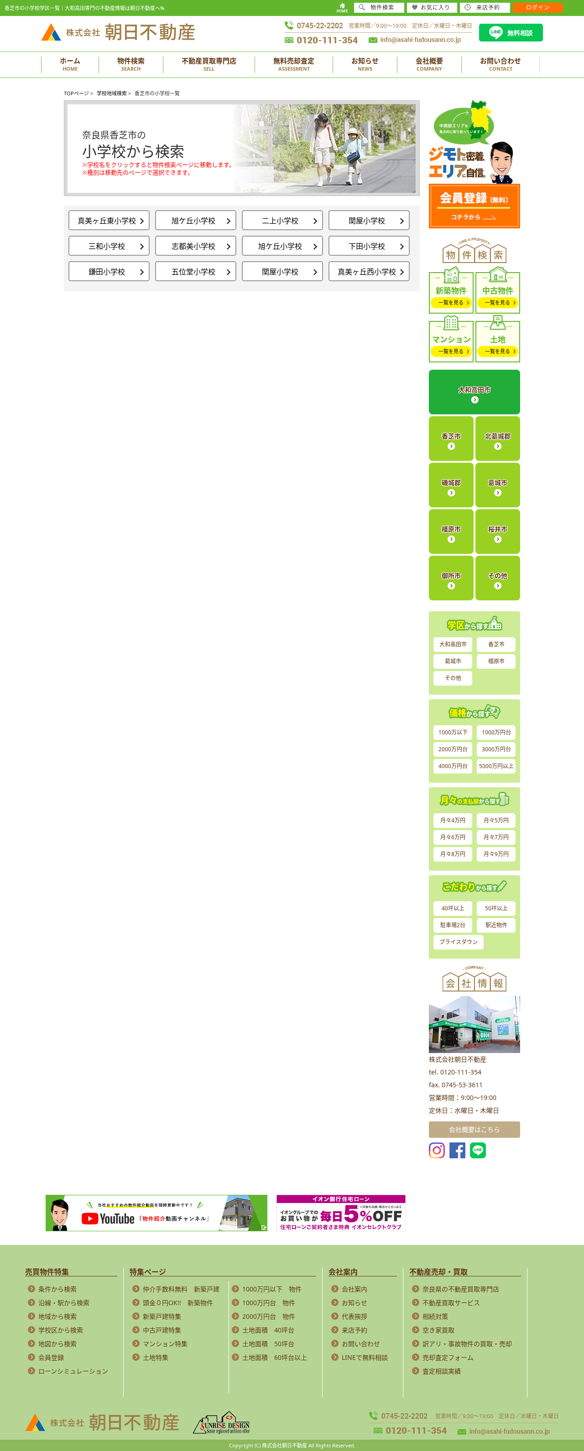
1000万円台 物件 (268, 1302)
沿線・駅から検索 (63, 1302)
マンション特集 (165, 1343)
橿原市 (451, 529)
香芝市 (451, 436)
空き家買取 (438, 1330)
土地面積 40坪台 (268, 1330)
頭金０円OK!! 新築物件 (178, 1302)
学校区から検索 (60, 1330)
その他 (497, 575)
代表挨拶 (354, 1316)
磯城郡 (451, 482)
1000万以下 (453, 732)
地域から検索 (57, 1316)
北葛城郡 (498, 436)
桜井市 (497, 529)
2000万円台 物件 (268, 1316)
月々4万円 (452, 820)
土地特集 (155, 1357)
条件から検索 (57, 1289)
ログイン (538, 7)
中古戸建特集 (162, 1330)
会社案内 (354, 1289)
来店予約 (354, 1330)
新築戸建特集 (162, 1316)
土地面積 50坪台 (268, 1343)
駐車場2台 (452, 925)
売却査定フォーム (448, 1357)
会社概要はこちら (474, 1129)
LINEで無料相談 (365, 1357)
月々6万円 (452, 837)
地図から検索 (57, 1343)
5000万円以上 (496, 766)
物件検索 (382, 7)
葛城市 (497, 482)
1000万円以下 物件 (272, 1289)
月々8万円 (452, 854)
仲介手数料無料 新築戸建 (181, 1289)
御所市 (451, 575)
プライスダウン (458, 942)
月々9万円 (496, 854)
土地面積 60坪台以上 (274, 1357)
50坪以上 (496, 908)
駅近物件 (496, 925)
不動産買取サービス (451, 1302)
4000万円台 (453, 766)
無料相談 (520, 32)
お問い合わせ (361, 1343)
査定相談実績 (441, 1371)
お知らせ (354, 1302)
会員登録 (51, 1357)
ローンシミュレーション (73, 1371)
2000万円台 (453, 749)
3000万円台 (496, 749)
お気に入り (435, 7)
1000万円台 (496, 732)
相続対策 (435, 1316)
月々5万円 (496, 820)
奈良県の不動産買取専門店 (460, 1289)
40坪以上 (453, 908)
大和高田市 (474, 389)
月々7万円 (496, 837)
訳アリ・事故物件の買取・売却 (467, 1343)
